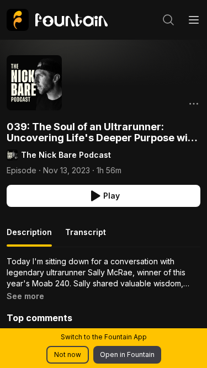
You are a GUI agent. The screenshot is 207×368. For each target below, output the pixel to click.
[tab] (29, 237)
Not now (67, 354)
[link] (57, 20)
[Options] (193, 103)
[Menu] (193, 19)
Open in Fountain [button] (127, 354)
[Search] (168, 20)
